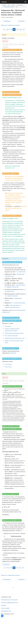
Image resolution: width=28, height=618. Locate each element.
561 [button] (4, 29)
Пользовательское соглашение (9, 600)
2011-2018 (5, 44)
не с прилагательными (11, 296)
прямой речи (12, 353)
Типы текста (8, 367)
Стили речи (8, 364)
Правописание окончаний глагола (14, 333)
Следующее (22, 21)
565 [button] (17, 29)
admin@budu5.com (6, 611)
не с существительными (18, 303)
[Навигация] (25, 2)
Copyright (3, 605)
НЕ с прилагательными (11, 335)
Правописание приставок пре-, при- (14, 338)
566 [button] (20, 29)
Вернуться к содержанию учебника (10, 25)
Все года (5, 41)
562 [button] (8, 29)
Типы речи (8, 326)
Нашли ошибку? (5, 608)
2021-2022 (21, 44)
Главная (4, 2)
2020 (15, 44)
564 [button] (14, 29)
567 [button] (24, 29)
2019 (11, 44)
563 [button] (11, 29)
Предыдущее (6, 21)
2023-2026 (5, 47)
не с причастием (21, 271)
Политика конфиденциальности (9, 602)
